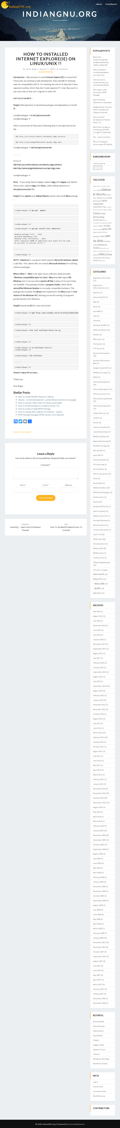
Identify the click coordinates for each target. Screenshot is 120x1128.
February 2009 (98, 877)
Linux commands (100, 427)
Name (23, 485)
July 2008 (96, 910)
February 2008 (98, 933)
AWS (95, 302)
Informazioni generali (102, 406)
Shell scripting (99, 511)
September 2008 (99, 900)
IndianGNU (98, 203)
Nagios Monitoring (100, 441)
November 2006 (99, 1003)
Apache (95, 186)
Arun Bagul (32, 69)
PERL (102, 236)
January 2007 (98, 994)
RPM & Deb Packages (101, 492)
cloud (99, 190)
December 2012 (99, 704)
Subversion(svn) (107, 251)
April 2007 (97, 980)
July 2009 (96, 858)
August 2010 (98, 807)
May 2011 (96, 765)
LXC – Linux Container (101, 137)
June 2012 (97, 728)
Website (68, 485)
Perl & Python (98, 469)
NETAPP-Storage (100, 446)
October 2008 (98, 896)
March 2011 (97, 774)
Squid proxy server (100, 516)
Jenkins (96, 418)
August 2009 (98, 854)
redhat (95, 245)
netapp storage (97, 229)
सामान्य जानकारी (98, 574)
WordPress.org (99, 1096)
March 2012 (97, 732)
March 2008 (97, 928)
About (99, 4)
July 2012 (96, 723)
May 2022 (96, 611)
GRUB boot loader (100, 372)
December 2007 (99, 942)
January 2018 (98, 639)
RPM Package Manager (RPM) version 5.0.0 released (41, 414)
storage (101, 251)
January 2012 (98, 742)
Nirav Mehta (98, 1035)
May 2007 (96, 975)
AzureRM (96, 311)
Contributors (111, 4)
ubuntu (95, 255)
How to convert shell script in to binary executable (40, 402)
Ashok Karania (99, 1026)
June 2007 (97, 970)
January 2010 (98, 830)
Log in (95, 1082)
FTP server (97, 348)
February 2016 (98, 663)
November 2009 (99, 840)
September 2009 (99, 849)
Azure (95, 306)
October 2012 (98, 714)
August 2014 (98, 691)
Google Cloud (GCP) (101, 368)
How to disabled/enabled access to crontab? (66, 527)
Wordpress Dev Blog (101, 1059)
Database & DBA (99, 325)
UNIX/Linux (105, 254)
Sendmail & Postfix (100, 506)
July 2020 (96, 621)
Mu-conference (104, 223)
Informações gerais (101, 389)
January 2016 (98, 667)
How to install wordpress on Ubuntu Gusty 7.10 (38, 405)
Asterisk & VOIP (99, 297)
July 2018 (96, 635)
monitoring (97, 220)
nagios (100, 226)
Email (46, 485)
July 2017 (96, 658)
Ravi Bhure (107, 241)
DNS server (97, 339)
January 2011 (98, 784)
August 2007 (98, 961)
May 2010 (96, 812)
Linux (96, 213)
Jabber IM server (99, 413)
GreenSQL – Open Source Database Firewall (25, 527)
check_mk (99, 186)
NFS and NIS (98, 450)
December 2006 (99, 998)
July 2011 (96, 756)
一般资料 (97, 588)
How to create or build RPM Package (34, 408)
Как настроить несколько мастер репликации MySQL (101, 82)
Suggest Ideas (98, 1045)
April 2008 (97, 924)
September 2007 (99, 956)
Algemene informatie (101, 278)
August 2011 (98, 751)
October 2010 (98, 798)
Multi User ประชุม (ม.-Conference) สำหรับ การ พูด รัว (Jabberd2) (102, 130)
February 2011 (98, 779)
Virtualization (97, 258)
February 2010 (98, 826)
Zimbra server (98, 558)
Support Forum (99, 1049)
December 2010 (99, 788)
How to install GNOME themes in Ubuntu (36, 396)
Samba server (98, 497)
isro (107, 207)
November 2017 (99, 644)
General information (22, 432)
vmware (107, 258)
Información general (101, 382)
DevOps (96, 334)
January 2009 (98, 882)
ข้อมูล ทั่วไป (98, 579)
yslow (103, 260)
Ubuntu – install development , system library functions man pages (47, 399)
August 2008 (98, 905)
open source (97, 232)
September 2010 (99, 802)
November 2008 (99, 891)
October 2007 (98, 952)
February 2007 (98, 989)
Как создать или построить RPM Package (100, 92)
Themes (96, 1054)
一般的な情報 (98, 583)
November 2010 (99, 793)
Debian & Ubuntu (100, 330)
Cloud (95, 320)
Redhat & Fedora (99, 488)
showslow (102, 248)
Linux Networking (100, 432)
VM (103, 258)
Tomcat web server (100, 530)
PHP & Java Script (100, 474)
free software (98, 198)
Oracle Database (99, 460)
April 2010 (97, 816)
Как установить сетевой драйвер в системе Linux (101, 72)
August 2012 (98, 719)
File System (97, 344)
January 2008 (98, 938)
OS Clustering (98, 464)
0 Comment (62, 69)
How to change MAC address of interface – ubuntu (40, 411)
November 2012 (99, 709)
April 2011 (97, 770)
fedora (108, 195)
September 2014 (99, 686)
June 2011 (97, 760)
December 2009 (99, 835)
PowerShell (97, 483)
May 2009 (96, 868)
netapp (106, 225)
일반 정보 (97, 593)
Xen (100, 260)
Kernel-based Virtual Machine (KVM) (102, 210)
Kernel (109, 207)
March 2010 (97, 821)
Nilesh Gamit (98, 1031)
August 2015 (98, 677)
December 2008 (99, 886)
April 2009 (97, 872)
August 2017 (98, 653)
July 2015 (96, 681)
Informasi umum (100, 394)
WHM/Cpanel (98, 553)
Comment (46, 465)
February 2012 (98, 737)
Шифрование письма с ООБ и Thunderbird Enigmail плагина (102, 110)
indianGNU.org (99, 206)
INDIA (104, 200)
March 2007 (97, 984)
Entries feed (98, 1086)
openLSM (106, 229)
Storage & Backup (100, 520)
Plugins (96, 1040)
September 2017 (99, 649)
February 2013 (98, 695)
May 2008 (96, 919)
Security (96, 502)
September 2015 (99, 672)
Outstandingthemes (76, 1124)
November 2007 (99, 947)
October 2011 (98, 746)
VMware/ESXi (98, 548)
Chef (95, 316)
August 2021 (98, 616)
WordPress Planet (100, 1063)
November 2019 (99, 625)
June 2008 (97, 914)
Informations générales (102, 398)
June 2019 (97, 630)
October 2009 (98, 844)
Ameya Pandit (98, 1021)
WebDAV (96, 260)
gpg (107, 198)
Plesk (95, 478)
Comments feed (99, 1091)
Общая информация (101, 562)
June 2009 (97, 863)
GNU (104, 198)
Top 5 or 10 (97, 534)
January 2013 (98, 700)
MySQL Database (99, 436)
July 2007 (96, 966)
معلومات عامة (102, 570)
